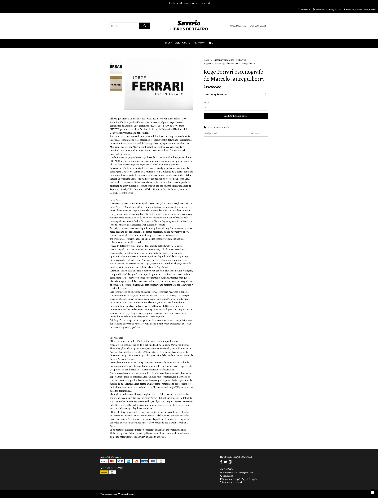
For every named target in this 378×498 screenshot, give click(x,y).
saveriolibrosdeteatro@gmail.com (238, 472)
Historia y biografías (224, 60)
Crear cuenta (238, 25)
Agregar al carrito (235, 116)
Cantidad (206, 102)
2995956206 (227, 475)
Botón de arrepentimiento (234, 482)
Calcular (255, 133)
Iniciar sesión (258, 25)
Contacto (199, 43)
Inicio (168, 43)
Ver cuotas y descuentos (216, 94)
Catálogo (181, 43)
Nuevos (242, 60)
